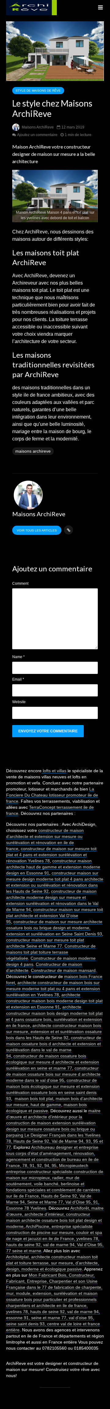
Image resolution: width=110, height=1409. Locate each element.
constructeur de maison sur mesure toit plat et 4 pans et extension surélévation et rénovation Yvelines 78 (51, 854)
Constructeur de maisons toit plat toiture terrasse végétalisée (51, 952)
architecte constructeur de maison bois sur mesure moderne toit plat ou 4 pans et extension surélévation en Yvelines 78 (53, 988)
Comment (20, 583)
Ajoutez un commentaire (37, 135)
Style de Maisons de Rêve (38, 90)
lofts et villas (54, 770)
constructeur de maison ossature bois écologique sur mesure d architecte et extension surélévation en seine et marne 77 (52, 1062)
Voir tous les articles (37, 530)
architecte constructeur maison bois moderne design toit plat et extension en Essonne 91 (54, 1000)
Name (18, 657)
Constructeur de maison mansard (63, 970)
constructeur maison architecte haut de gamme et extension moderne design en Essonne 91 (53, 866)
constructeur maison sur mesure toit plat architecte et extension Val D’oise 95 (54, 915)
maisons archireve (33, 451)
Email (18, 679)
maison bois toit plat (34, 1098)
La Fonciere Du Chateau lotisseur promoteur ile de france (52, 795)
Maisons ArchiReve (37, 127)
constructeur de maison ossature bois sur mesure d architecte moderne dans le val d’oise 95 (53, 1074)
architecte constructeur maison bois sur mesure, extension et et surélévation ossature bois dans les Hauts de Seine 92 (54, 1031)
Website (19, 702)
